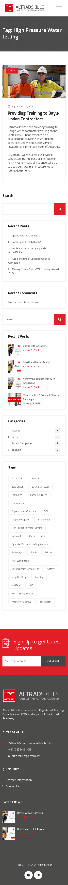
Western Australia (22, 601)
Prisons (49, 552)
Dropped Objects (21, 519)
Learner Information (19, 780)
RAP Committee (20, 560)
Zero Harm (45, 601)
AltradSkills (18, 478)
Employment (44, 519)
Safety (51, 569)
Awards (16, 430)
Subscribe (53, 661)
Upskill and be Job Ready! (26, 242)
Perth (34, 552)
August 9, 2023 (31, 350)
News (15, 437)
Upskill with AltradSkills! (26, 235)
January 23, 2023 (31, 403)
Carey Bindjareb (38, 495)
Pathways (17, 552)
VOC (31, 585)
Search (7, 196)
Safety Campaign (22, 443)
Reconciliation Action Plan (25, 569)
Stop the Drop (19, 577)
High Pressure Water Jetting (27, 527)
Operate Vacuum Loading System (30, 544)
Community (18, 503)
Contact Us (13, 786)
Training (11, 70)
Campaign (17, 495)
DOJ (46, 511)
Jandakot (16, 536)
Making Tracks (37, 536)
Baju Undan (18, 486)
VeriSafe (16, 585)
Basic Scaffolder (40, 486)
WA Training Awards (23, 593)
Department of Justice (24, 511)
